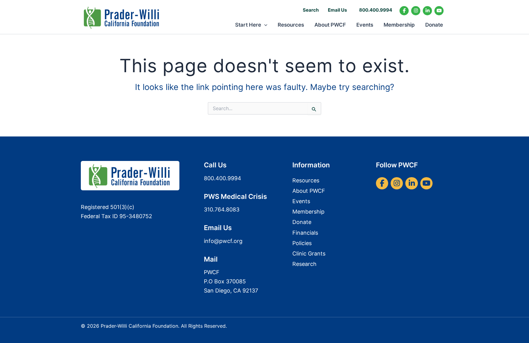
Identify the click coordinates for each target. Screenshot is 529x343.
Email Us (337, 10)
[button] (264, 24)
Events (364, 25)
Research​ (304, 264)
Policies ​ (302, 243)
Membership (399, 25)
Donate (434, 25)
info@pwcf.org (223, 241)
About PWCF (330, 25)
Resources (291, 25)
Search (311, 10)
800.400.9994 (375, 10)
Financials (305, 232)
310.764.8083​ (221, 209)
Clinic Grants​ (308, 253)
